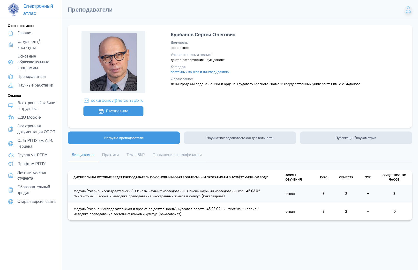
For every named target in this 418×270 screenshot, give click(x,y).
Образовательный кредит (33, 190)
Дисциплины (83, 155)
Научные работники (35, 85)
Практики (110, 155)
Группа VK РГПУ (32, 155)
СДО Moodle (29, 117)
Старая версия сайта (36, 201)
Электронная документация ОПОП (36, 129)
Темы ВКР (136, 155)
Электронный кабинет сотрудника (37, 105)
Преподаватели (31, 76)
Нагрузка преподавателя (124, 137)
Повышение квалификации (177, 155)
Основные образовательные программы (33, 62)
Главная (24, 33)
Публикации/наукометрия (356, 137)
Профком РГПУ (31, 164)
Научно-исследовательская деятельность (240, 137)
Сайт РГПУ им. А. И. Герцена (35, 143)
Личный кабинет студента (31, 175)
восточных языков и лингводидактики (200, 71)
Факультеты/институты (28, 44)
